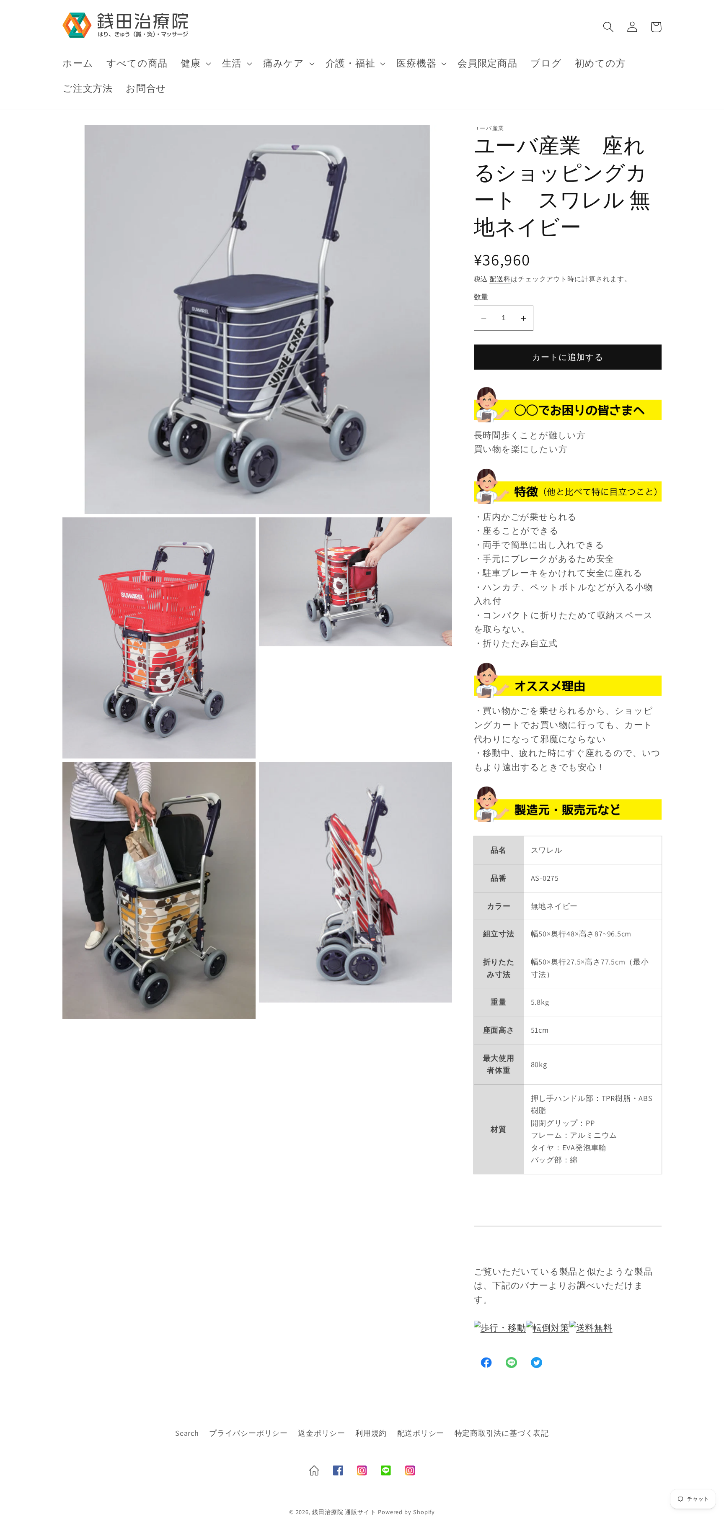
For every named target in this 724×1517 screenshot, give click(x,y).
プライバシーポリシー (248, 1433)
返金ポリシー (321, 1433)
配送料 (500, 279)
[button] (194, 63)
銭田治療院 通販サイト (344, 1512)
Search (187, 1433)
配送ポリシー (421, 1433)
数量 (481, 297)
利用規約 (371, 1433)
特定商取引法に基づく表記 (502, 1433)
